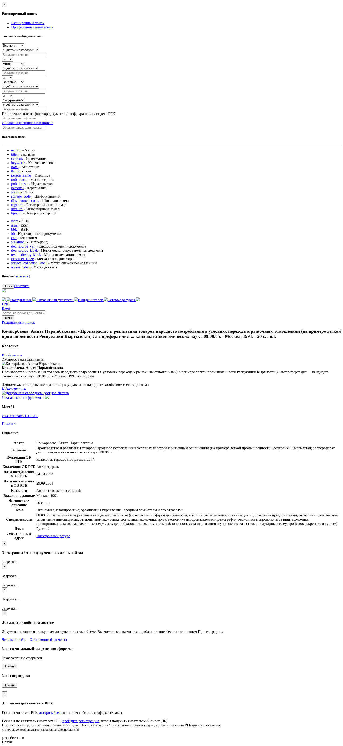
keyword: (18, 163)
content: (17, 158)
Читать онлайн (13, 639)
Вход (6, 308)
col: (14, 238)
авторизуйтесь (50, 713)
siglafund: (18, 242)
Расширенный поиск (27, 23)
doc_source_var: (23, 246)
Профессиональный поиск (32, 27)
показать (22, 276)
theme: (16, 171)
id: (13, 234)
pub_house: (19, 184)
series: (15, 192)
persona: (17, 188)
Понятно (9, 666)
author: (16, 150)
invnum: (17, 209)
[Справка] (138, 300)
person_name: (21, 175)
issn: (14, 225)
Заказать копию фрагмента (23, 398)
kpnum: (16, 213)
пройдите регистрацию (80, 721)
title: (14, 154)
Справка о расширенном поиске (27, 123)
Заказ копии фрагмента (48, 639)
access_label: (20, 267)
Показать (9, 424)
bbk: (14, 229)
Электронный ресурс (53, 536)
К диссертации (14, 389)
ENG (6, 304)
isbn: (14, 221)
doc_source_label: (24, 250)
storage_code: (21, 196)
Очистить (21, 286)
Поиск (8, 286)
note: (14, 167)
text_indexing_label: (26, 255)
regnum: (17, 205)
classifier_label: (22, 259)
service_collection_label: (29, 263)
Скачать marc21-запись (20, 416)
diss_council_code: (25, 200)
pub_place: (19, 179)
